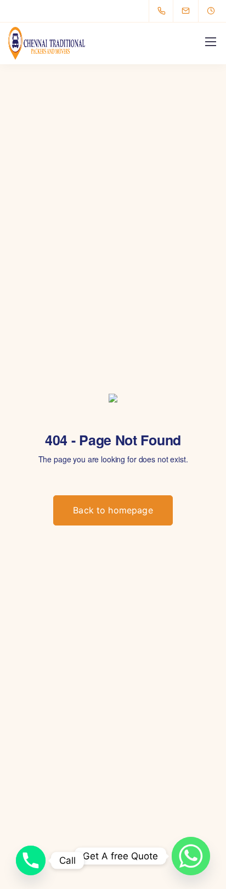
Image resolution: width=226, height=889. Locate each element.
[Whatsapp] (191, 856)
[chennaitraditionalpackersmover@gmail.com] (192, 11)
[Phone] (31, 860)
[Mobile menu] (211, 42)
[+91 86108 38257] (163, 11)
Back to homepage (113, 510)
